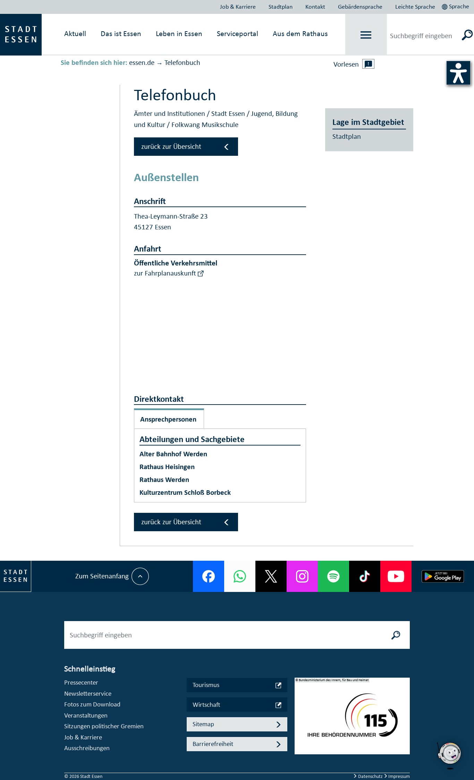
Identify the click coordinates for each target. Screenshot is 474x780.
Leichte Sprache (415, 6)
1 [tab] (300, 710)
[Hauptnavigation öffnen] (366, 35)
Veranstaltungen (86, 715)
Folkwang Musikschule (204, 124)
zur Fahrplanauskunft (166, 273)
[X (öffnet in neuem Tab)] (271, 576)
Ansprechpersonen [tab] (168, 419)
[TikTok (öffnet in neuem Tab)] (364, 576)
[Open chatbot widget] (450, 756)
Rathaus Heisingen (167, 466)
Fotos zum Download (92, 704)
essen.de (141, 62)
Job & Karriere (238, 6)
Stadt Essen (229, 113)
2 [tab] (300, 721)
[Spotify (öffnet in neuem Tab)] (333, 576)
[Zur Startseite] (21, 34)
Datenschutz (370, 776)
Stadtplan (281, 6)
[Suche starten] (396, 635)
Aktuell (75, 33)
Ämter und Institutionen (170, 113)
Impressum (398, 776)
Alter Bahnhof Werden (173, 453)
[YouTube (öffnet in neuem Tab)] (396, 576)
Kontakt (315, 6)
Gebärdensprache (360, 6)
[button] (456, 5)
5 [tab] (300, 754)
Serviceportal (237, 33)
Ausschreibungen (87, 748)
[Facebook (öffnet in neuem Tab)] (208, 576)
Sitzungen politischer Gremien (104, 726)
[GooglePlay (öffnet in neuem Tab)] (443, 576)
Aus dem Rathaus (300, 33)
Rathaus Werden (164, 479)
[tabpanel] (352, 720)
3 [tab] (300, 732)
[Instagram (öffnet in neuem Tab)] (302, 576)
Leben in (179, 33)
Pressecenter (81, 682)
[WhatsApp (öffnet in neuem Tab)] (239, 576)
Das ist (121, 33)
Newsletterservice (87, 693)
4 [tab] (300, 743)
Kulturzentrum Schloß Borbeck (185, 492)
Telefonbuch (182, 62)
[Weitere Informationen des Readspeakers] (368, 64)
